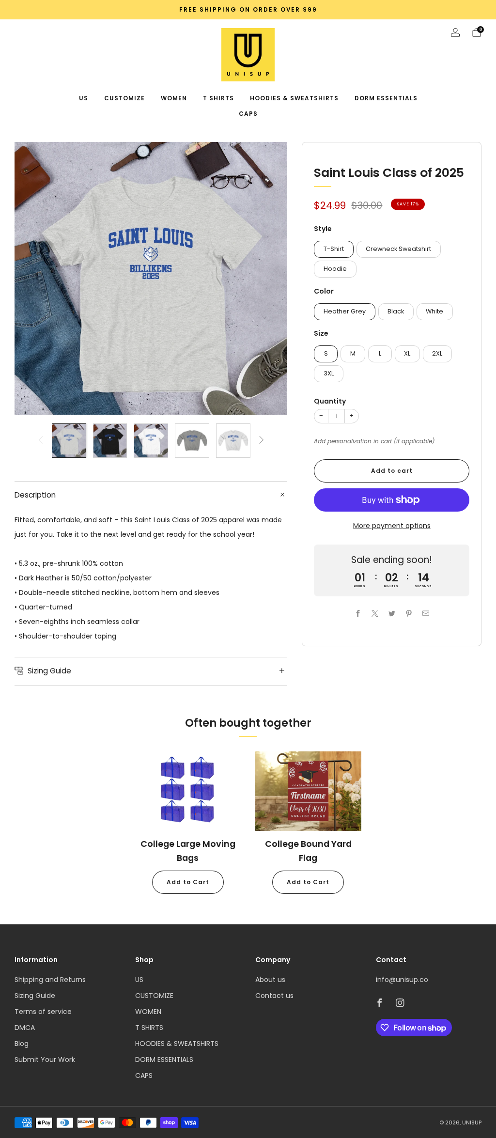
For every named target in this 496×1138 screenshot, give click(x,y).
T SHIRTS (218, 98)
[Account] (455, 32)
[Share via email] (425, 613)
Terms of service (43, 1011)
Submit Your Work (45, 1059)
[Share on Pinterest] (408, 613)
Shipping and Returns (50, 979)
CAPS (248, 113)
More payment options (392, 525)
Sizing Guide (35, 995)
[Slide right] (261, 440)
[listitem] (248, 9)
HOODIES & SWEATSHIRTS (294, 98)
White (434, 311)
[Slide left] (41, 440)
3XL (329, 373)
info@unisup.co (402, 979)
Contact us (274, 995)
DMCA (25, 1027)
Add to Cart (188, 882)
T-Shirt (334, 249)
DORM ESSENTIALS (386, 98)
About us (270, 979)
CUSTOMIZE (124, 98)
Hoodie (335, 269)
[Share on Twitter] (392, 613)
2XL (437, 353)
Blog (22, 1043)
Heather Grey (345, 311)
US (83, 98)
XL (407, 353)
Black (396, 311)
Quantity (330, 401)
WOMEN (174, 98)
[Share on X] (375, 613)
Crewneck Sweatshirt (398, 249)
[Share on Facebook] (358, 613)
